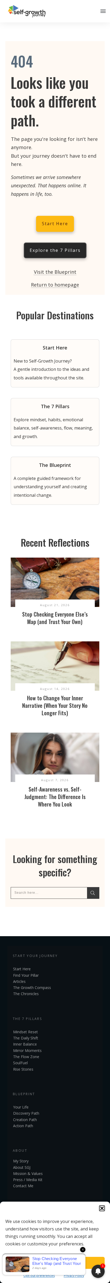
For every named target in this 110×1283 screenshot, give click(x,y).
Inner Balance (25, 1044)
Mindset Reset (25, 1031)
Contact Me (23, 1185)
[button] (102, 1208)
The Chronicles (26, 993)
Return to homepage (55, 284)
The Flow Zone (26, 1056)
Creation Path (25, 1119)
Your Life (21, 1107)
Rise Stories (23, 1069)
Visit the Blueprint (55, 272)
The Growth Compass (32, 987)
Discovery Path (26, 1113)
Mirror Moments (27, 1050)
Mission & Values (28, 1173)
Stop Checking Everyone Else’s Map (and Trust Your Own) (55, 618)
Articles (19, 981)
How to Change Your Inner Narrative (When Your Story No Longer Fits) (55, 705)
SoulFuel (20, 1062)
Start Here (22, 968)
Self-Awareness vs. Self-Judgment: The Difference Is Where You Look (55, 796)
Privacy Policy (74, 1275)
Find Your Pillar (26, 975)
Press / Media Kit (27, 1179)
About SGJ (21, 1167)
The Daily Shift (25, 1037)
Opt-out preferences (39, 1275)
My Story (21, 1160)
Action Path (23, 1125)
